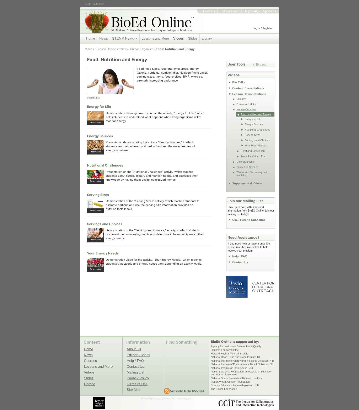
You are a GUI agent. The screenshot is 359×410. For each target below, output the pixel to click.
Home (90, 38)
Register (267, 28)
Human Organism (141, 49)
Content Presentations (248, 88)
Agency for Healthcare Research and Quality (236, 346)
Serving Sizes (98, 195)
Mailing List (135, 372)
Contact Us (240, 262)
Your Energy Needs (103, 253)
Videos (178, 38)
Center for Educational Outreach (263, 287)
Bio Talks (238, 82)
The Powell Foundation (224, 389)
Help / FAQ (251, 11)
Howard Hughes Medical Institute (229, 353)
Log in (256, 28)
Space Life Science (247, 167)
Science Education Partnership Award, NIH (235, 385)
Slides (192, 38)
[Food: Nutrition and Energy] (110, 81)
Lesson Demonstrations (112, 49)
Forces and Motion (246, 104)
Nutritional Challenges (105, 165)
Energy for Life (99, 107)
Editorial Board (229, 11)
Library (207, 38)
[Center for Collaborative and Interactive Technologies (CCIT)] (246, 403)
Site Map (133, 390)
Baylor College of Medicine (237, 287)
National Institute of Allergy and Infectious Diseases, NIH (242, 360)
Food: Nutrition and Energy (175, 49)
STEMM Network (124, 38)
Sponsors (269, 11)
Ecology (241, 98)
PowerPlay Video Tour (253, 156)
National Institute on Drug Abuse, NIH (232, 368)
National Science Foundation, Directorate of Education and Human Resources (241, 373)
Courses (90, 361)
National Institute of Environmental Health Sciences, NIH (242, 364)
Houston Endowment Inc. (225, 350)
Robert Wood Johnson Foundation (230, 381)
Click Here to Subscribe (249, 219)
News (103, 38)
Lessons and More (155, 38)
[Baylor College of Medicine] (99, 403)
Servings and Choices (104, 224)
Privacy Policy (138, 378)
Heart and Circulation (253, 151)
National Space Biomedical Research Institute (237, 378)
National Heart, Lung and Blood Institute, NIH (236, 357)
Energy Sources (100, 136)
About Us (209, 11)
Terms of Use (137, 384)
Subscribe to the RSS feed (187, 391)
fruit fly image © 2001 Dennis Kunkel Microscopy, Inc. (166, 399)
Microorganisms (245, 161)
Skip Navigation (94, 3)
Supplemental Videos (247, 183)
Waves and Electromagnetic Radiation (252, 174)
